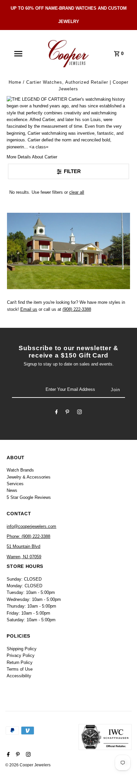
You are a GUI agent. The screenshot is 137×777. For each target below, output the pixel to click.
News (12, 490)
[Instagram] (79, 413)
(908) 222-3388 (77, 309)
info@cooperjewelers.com (31, 526)
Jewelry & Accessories (29, 477)
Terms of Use (20, 669)
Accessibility (19, 675)
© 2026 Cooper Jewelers (28, 765)
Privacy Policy (21, 655)
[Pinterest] (67, 413)
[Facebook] (56, 413)
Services (15, 483)
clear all (76, 192)
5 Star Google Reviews (29, 497)
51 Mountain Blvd (23, 546)
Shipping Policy (22, 648)
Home (15, 82)
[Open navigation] (18, 53)
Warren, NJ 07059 (24, 556)
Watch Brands (20, 470)
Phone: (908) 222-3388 (28, 536)
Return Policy (20, 662)
